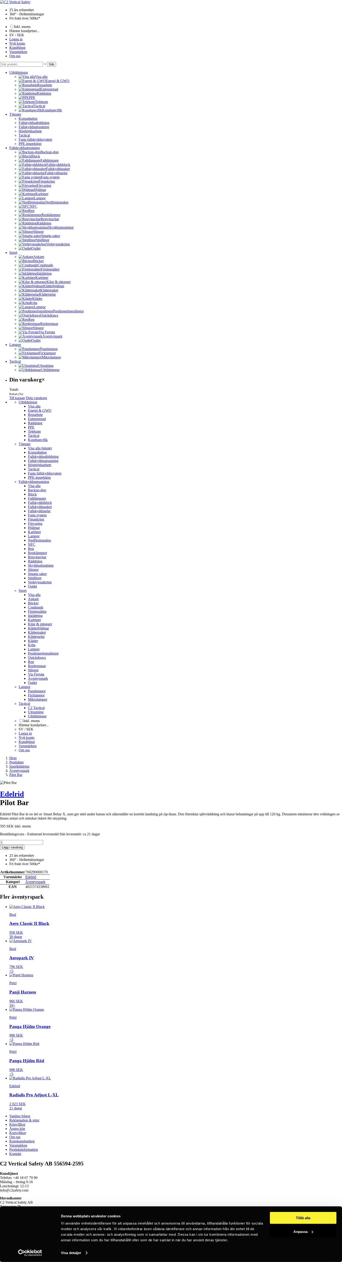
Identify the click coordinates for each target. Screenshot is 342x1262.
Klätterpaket (37, 632)
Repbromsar (37, 666)
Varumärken (18, 52)
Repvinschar (37, 557)
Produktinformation (23, 1150)
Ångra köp (17, 1129)
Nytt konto (17, 43)
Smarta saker (37, 574)
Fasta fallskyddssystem (35, 139)
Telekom (34, 431)
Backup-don (37, 490)
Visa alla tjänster (40, 448)
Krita (31, 645)
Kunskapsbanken (22, 1141)
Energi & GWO (39, 410)
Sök (51, 64)
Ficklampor (36, 695)
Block (32, 494)
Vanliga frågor (19, 1116)
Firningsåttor (37, 611)
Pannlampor (37, 691)
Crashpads (35, 607)
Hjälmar (34, 528)
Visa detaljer (71, 1253)
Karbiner (34, 532)
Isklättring (35, 616)
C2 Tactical (36, 708)
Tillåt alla (303, 1218)
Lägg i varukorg (12, 847)
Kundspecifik (38, 440)
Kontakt (15, 1154)
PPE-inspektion (30, 144)
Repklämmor (37, 553)
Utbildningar (18, 72)
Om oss (14, 56)
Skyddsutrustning (41, 565)
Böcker (33, 603)
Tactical (24, 135)
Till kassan (17, 398)
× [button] (45, 64)
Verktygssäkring (40, 582)
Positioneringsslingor (43, 653)
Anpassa (300, 1231)
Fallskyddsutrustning (34, 127)
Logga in (16, 39)
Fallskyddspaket (40, 507)
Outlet (32, 586)
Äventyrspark (38, 678)
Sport (13, 252)
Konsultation (28, 119)
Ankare (33, 599)
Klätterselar (36, 637)
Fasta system (37, 515)
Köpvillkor (17, 1124)
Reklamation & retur (24, 1120)
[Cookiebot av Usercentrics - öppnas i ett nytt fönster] (30, 1252)
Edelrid (12, 794)
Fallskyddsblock (40, 503)
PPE (31, 427)
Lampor (15, 345)
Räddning (35, 423)
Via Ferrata (36, 674)
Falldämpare (37, 498)
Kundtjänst (17, 48)
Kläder (33, 641)
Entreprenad (37, 419)
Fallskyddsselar (39, 511)
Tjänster (15, 114)
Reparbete (35, 415)
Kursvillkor (17, 1133)
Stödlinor (34, 578)
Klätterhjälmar (38, 628)
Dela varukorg (36, 398)
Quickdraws (37, 657)
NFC (31, 544)
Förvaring (35, 524)
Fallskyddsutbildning (34, 123)
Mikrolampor (37, 699)
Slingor (33, 570)
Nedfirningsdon (39, 540)
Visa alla (34, 406)
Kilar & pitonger (40, 624)
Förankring (36, 519)
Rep (31, 549)
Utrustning (36, 712)
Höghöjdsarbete (30, 131)
